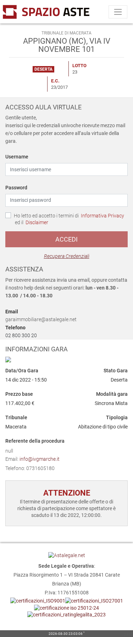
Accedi (66, 239)
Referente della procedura (35, 441)
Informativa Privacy (102, 215)
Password (16, 187)
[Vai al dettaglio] (66, 359)
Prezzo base (19, 394)
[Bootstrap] (27, 11)
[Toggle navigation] (118, 11)
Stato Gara (116, 370)
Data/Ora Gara (21, 370)
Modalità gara (112, 394)
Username (16, 157)
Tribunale (16, 417)
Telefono (15, 327)
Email (11, 311)
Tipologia (117, 417)
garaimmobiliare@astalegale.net (41, 320)
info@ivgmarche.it (40, 459)
